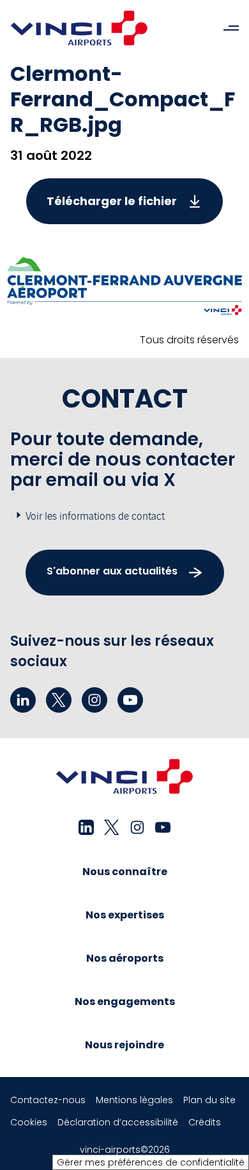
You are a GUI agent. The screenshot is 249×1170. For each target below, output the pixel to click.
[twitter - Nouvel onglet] (59, 700)
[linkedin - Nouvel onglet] (23, 700)
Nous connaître (124, 871)
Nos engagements (125, 1001)
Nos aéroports (124, 958)
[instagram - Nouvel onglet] (94, 700)
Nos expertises (125, 915)
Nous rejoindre (124, 1045)
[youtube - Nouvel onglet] (130, 700)
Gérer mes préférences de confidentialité (151, 1162)
